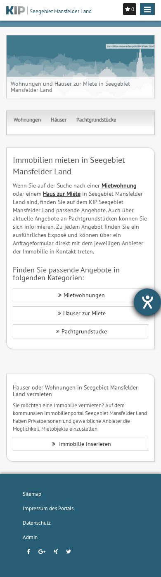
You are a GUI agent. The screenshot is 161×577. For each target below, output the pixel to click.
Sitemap (32, 493)
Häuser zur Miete (84, 313)
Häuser (58, 119)
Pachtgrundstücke (96, 119)
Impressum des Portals (48, 508)
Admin (30, 537)
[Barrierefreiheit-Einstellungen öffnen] (147, 302)
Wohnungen (27, 119)
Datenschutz (37, 522)
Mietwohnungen (84, 295)
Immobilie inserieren (84, 444)
